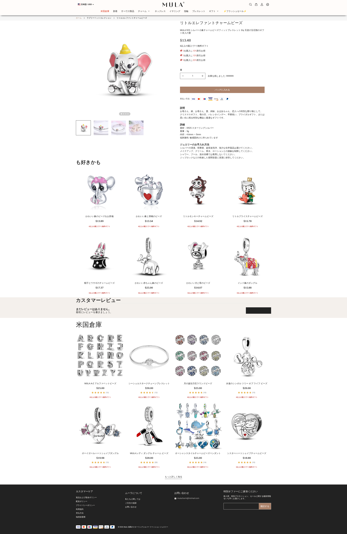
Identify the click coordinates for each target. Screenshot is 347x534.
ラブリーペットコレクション (99, 18)
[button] (83, 127)
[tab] (121, 113)
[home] (173, 4)
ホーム (79, 18)
